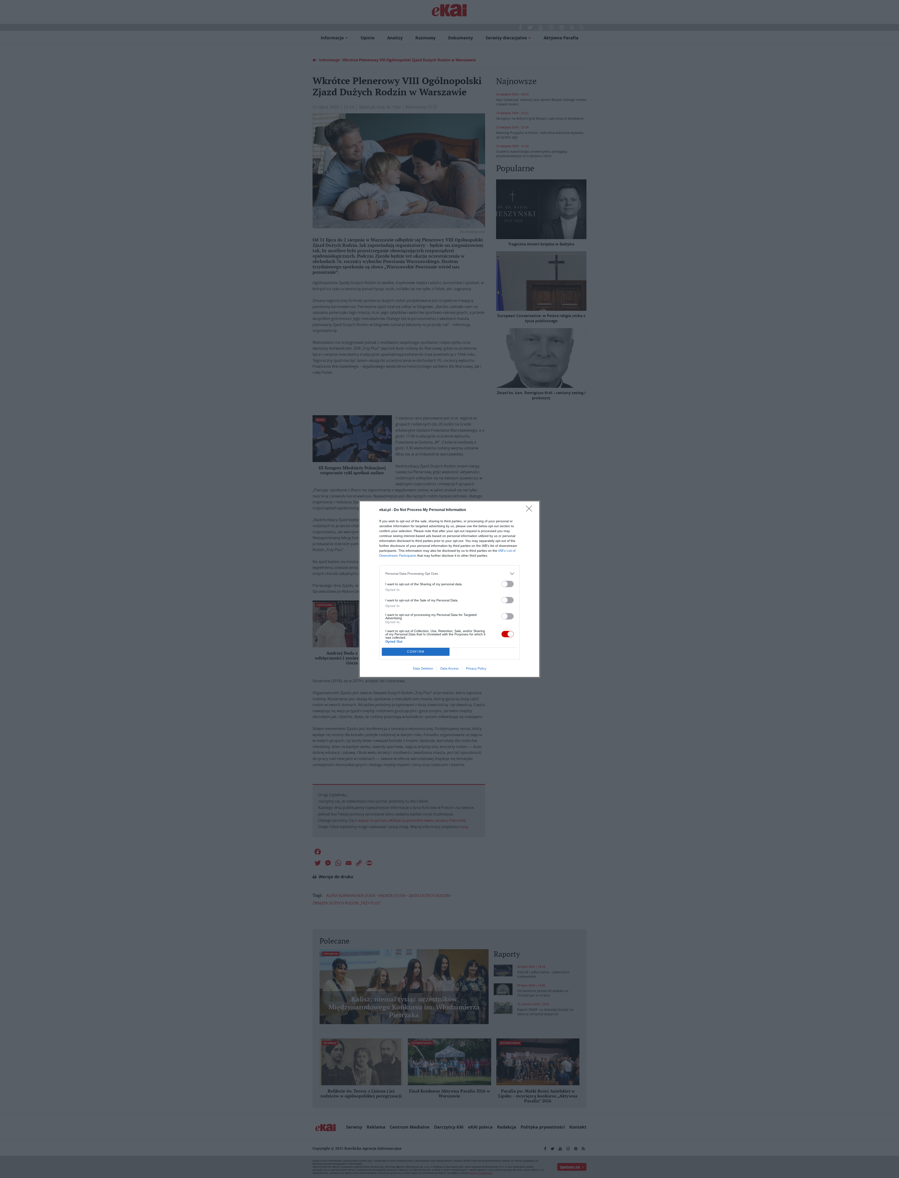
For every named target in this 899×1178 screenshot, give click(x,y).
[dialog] (449, 589)
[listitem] (449, 573)
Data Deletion (423, 668)
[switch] (507, 584)
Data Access (449, 668)
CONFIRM (415, 651)
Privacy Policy (476, 668)
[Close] (530, 510)
